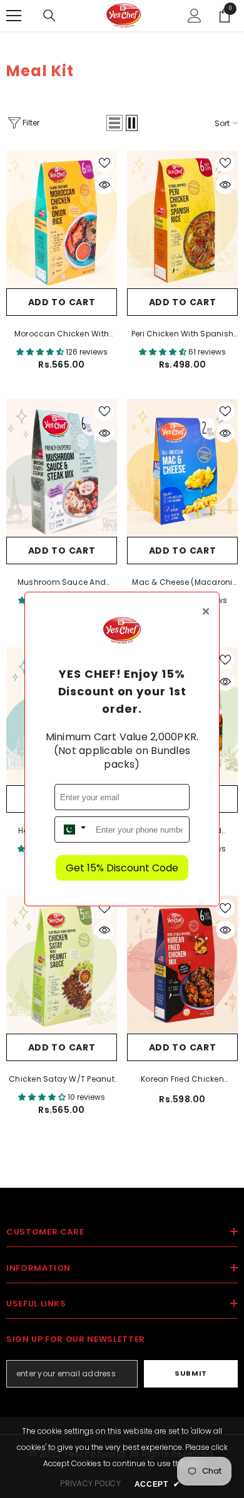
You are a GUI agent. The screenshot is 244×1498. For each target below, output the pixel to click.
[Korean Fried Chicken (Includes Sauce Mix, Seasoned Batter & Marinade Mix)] (182, 965)
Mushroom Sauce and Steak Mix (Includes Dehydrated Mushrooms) (61, 583)
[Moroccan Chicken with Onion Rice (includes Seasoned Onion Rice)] (61, 219)
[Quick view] (104, 184)
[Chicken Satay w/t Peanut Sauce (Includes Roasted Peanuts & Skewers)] (61, 965)
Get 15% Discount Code (122, 868)
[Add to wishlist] (104, 163)
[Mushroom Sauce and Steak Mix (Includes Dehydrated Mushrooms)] (61, 468)
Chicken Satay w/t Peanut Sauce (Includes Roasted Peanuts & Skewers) (61, 1080)
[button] (114, 123)
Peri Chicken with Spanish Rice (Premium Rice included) (182, 334)
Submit (190, 1373)
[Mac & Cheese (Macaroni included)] (182, 468)
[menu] (13, 15)
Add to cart (62, 302)
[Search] (49, 15)
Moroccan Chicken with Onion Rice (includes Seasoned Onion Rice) (61, 334)
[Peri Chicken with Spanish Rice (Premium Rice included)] (182, 219)
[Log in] (194, 15)
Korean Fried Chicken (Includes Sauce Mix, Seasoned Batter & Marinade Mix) (182, 1080)
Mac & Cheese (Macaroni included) (182, 583)
